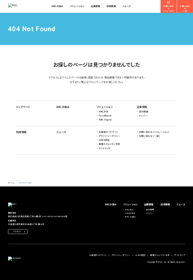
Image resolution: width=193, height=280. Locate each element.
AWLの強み (58, 6)
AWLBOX (104, 111)
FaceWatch (105, 115)
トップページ (23, 107)
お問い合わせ (168, 8)
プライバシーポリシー (109, 136)
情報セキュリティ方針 (109, 144)
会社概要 (143, 111)
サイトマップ (105, 148)
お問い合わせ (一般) (149, 136)
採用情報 (111, 6)
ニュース (126, 6)
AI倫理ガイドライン (108, 132)
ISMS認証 (104, 140)
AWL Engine (105, 119)
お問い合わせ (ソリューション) (154, 132)
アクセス (17, 231)
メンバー (143, 115)
